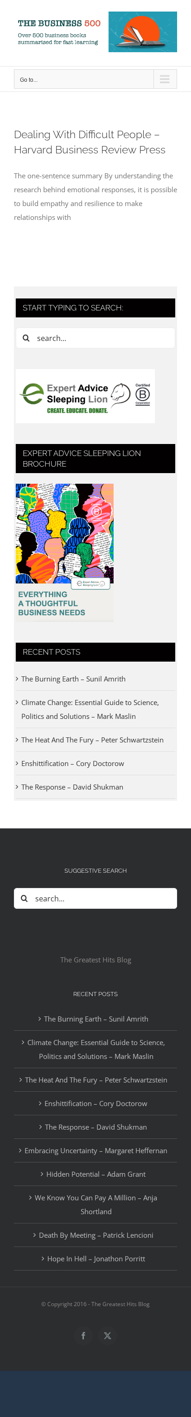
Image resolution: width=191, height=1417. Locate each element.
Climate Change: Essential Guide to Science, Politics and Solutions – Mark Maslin (96, 1049)
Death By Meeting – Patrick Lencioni (96, 1235)
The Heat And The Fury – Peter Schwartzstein (92, 739)
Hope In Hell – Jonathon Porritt (96, 1258)
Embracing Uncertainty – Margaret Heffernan (96, 1150)
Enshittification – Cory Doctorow (72, 763)
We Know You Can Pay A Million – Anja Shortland (96, 1204)
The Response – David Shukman (72, 786)
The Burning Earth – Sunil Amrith (73, 678)
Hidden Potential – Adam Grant (96, 1174)
